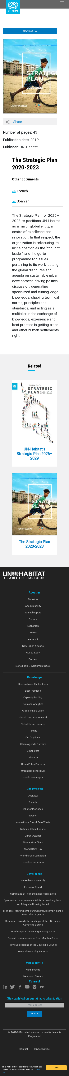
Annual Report (33, 612)
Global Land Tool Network (33, 717)
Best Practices (33, 690)
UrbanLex (33, 757)
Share (17, 122)
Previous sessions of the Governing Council (33, 944)
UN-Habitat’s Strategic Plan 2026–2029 (35, 453)
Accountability (33, 606)
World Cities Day (33, 849)
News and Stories (33, 976)
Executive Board (33, 887)
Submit (34, 1014)
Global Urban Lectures (33, 724)
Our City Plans (32, 737)
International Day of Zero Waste (33, 822)
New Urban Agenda (33, 646)
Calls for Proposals (33, 809)
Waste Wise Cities (33, 842)
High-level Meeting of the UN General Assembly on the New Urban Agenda (33, 912)
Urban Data (33, 750)
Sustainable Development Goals (33, 665)
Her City (33, 730)
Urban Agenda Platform (33, 744)
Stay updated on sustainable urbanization (34, 998)
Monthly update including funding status (33, 931)
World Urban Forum (33, 862)
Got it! (56, 1068)
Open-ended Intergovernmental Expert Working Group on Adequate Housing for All (33, 902)
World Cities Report (33, 777)
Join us (33, 632)
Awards (33, 802)
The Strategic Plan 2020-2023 (34, 544)
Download (28, 31)
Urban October (33, 835)
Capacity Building (33, 697)
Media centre (33, 969)
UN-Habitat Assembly (33, 880)
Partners (33, 659)
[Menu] (62, 3)
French (22, 191)
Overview (33, 599)
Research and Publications (33, 684)
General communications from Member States (33, 938)
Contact (23, 1049)
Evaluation (33, 625)
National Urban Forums (33, 829)
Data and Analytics (33, 704)
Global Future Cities (33, 710)
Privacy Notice (42, 1049)
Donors (33, 619)
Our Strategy (33, 652)
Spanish (22, 201)
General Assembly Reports (33, 951)
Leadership (33, 639)
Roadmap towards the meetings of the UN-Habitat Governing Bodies (33, 923)
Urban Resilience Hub (33, 770)
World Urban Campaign (33, 855)
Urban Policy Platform (33, 764)
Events (33, 815)
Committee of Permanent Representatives (33, 893)
